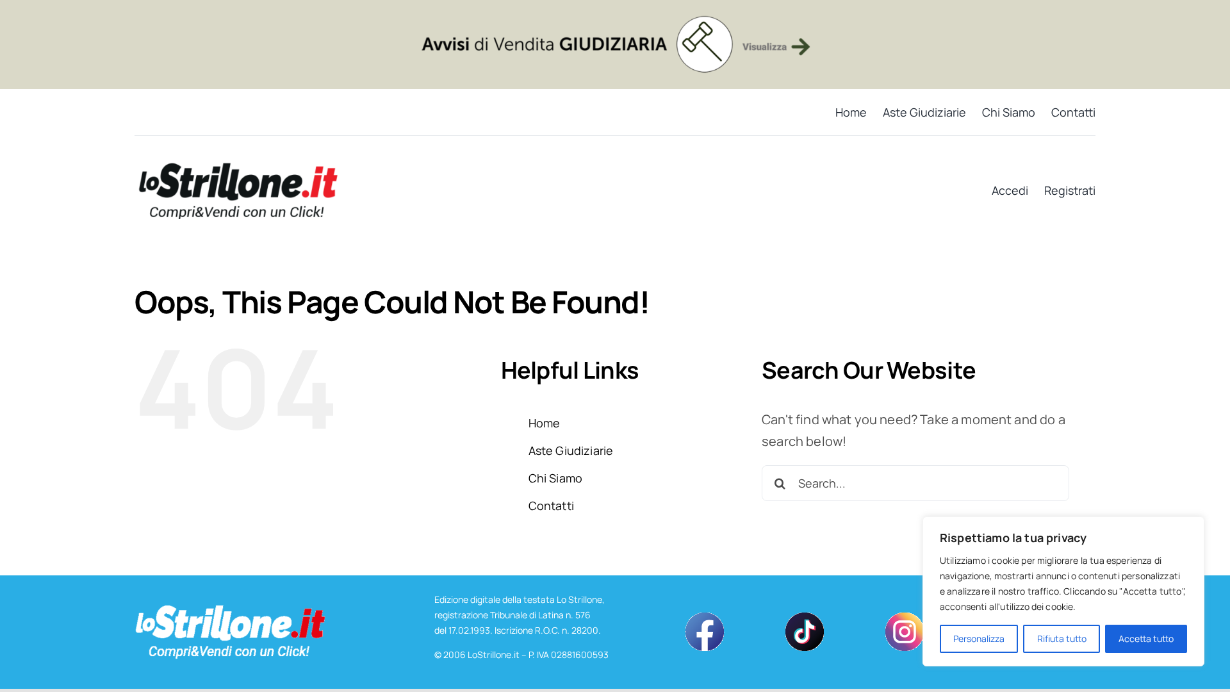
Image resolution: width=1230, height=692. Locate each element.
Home (545, 423)
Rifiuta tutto (1061, 638)
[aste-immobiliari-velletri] (615, 19)
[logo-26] (237, 167)
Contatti (551, 505)
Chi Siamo (555, 478)
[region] (1063, 591)
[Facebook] (704, 617)
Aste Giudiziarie (571, 450)
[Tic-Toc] (804, 617)
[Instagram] (904, 617)
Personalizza (978, 638)
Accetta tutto (1146, 638)
